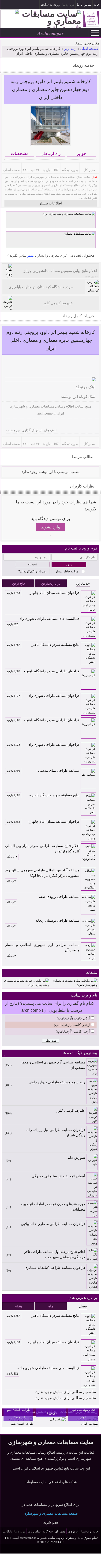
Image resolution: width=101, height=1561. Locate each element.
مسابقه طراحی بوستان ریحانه (57, 920)
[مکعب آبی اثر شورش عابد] (58, 1419)
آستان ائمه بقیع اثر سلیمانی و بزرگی (58, 1176)
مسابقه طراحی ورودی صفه (59, 897)
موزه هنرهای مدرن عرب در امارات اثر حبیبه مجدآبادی (53, 1206)
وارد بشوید (50, 527)
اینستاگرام (13, 5)
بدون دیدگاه (70, 170)
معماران (60, 1531)
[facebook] (38, 424)
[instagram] (53, 424)
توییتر (52, 1492)
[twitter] (31, 424)
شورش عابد (76, 1158)
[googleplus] (23, 424)
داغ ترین (18, 583)
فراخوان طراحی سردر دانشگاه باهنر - (43, 671)
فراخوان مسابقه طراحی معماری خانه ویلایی (53, 1224)
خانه (97, 4)
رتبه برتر (70, 49)
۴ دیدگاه (11, 902)
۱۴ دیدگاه (12, 857)
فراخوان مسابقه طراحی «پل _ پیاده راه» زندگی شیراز (55, 1132)
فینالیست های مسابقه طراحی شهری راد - (43, 619)
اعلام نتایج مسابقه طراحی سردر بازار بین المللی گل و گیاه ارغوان (42, 848)
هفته (18, 1306)
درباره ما (68, 4)
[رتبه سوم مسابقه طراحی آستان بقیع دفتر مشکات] (18, 1423)
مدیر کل (89, 170)
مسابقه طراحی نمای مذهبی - (43, 770)
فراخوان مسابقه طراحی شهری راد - (43, 696)
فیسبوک (21, 5)
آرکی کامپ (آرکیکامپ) (73, 1018)
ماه (50, 1306)
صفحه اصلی (89, 49)
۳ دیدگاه (11, 955)
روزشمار (85, 1531)
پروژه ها (72, 1531)
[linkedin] (16, 424)
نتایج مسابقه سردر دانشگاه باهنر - (43, 645)
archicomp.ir (46, 413)
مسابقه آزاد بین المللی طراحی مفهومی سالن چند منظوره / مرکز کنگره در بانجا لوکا (42, 872)
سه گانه (48, 1531)
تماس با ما (84, 4)
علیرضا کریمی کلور (71, 1110)
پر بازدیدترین (50, 583)
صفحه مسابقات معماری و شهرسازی (50, 1513)
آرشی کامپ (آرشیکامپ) (72, 1025)
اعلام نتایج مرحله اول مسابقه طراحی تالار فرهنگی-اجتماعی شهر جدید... (54, 1254)
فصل (83, 1306)
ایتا (63, 1492)
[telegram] (46, 424)
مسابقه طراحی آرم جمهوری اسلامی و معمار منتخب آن (42, 947)
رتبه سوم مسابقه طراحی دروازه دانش (57, 1082)
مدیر (30, 255)
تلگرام (4, 5)
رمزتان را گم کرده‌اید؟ (32, 571)
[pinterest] (8, 424)
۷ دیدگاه (11, 881)
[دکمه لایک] (92, 360)
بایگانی (7, 1531)
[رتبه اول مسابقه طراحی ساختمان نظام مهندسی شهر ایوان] (83, 1423)
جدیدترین (83, 583)
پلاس (74, 1492)
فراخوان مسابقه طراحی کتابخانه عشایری (55, 1268)
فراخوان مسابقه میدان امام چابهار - (43, 593)
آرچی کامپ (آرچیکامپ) (73, 1031)
